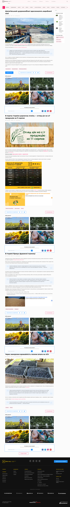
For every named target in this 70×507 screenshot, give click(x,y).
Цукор (44, 7)
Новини (29, 1)
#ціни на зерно (17, 208)
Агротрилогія (40, 472)
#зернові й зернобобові (9, 208)
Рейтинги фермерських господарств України (45, 474)
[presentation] (2, 7)
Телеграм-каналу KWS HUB (18, 259)
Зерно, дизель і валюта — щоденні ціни (20, 154)
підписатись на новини (61, 461)
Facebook (27, 387)
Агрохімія (63, 7)
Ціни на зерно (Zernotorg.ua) (29, 472)
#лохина (7, 407)
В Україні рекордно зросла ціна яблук (18, 399)
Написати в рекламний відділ (60, 471)
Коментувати (9, 72)
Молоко (53, 7)
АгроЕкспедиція (40, 477)
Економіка (4, 480)
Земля (19, 7)
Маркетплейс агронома (29, 479)
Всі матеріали (49, 72)
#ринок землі (58, 39)
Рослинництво (4, 473)
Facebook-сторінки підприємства (20, 47)
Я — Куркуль (40, 482)
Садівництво (13, 7)
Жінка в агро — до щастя (42, 484)
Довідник (41, 1)
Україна (7, 7)
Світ (23, 7)
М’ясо (48, 7)
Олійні (31, 7)
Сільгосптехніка (38, 7)
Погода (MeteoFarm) (28, 471)
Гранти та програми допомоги (43, 479)
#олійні (22, 208)
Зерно (27, 7)
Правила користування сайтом (60, 482)
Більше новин (24, 453)
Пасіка (58, 7)
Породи (14, 474)
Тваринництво (4, 475)
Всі (3, 7)
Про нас (57, 478)
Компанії (14, 472)
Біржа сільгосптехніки (28, 477)
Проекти (47, 1)
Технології (4, 478)
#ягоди (11, 407)
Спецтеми (34, 1)
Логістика (4, 481)
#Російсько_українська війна (59, 37)
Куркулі (14, 471)
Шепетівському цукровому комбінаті (21, 44)
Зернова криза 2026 (41, 471)
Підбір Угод (36, 190)
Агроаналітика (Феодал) (29, 474)
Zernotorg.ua (10, 152)
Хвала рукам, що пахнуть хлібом (43, 485)
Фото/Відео (54, 1)
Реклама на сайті (59, 473)
